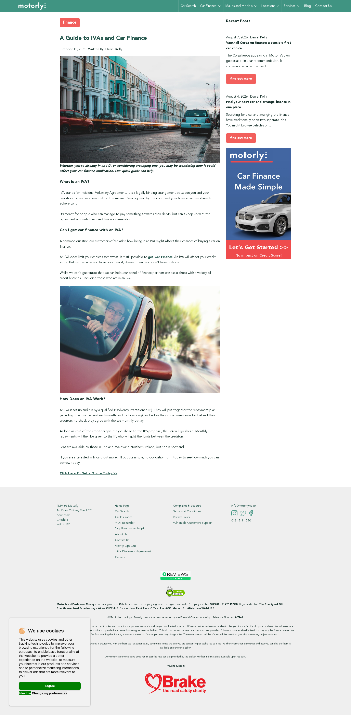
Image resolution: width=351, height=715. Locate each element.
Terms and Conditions (187, 511)
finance (70, 23)
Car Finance (208, 6)
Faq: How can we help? (129, 528)
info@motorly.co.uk (243, 505)
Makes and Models (238, 6)
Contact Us (323, 6)
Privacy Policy (181, 517)
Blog (307, 6)
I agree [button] (50, 686)
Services (289, 6)
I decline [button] (25, 693)
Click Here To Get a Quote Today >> (88, 473)
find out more (241, 79)
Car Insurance (123, 517)
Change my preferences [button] (49, 693)
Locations (268, 6)
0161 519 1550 (241, 520)
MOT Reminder (124, 522)
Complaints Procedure (187, 505)
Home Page (122, 505)
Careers (120, 557)
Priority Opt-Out (125, 545)
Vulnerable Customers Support (192, 522)
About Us (121, 534)
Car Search (188, 6)
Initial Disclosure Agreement (133, 551)
